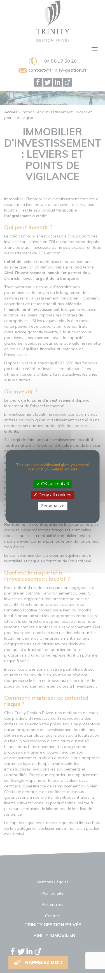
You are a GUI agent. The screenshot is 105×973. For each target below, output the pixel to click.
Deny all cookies (54, 494)
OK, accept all (54, 483)
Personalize (52, 506)
